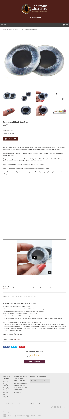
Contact (5, 404)
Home (4, 29)
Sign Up (46, 381)
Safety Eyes (5, 392)
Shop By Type (6, 388)
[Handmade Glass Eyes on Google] (61, 407)
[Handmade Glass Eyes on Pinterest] (58, 407)
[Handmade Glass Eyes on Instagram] (64, 407)
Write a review (17, 339)
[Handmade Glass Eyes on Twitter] (52, 407)
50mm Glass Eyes (13, 29)
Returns (35, 404)
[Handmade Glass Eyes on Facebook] (55, 407)
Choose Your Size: (8, 130)
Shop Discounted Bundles (6, 396)
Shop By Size (6, 390)
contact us (5, 288)
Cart (66, 24)
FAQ (31, 404)
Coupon (41, 404)
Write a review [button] (34, 361)
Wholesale (25, 404)
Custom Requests (12, 404)
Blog (20, 404)
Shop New (5, 381)
